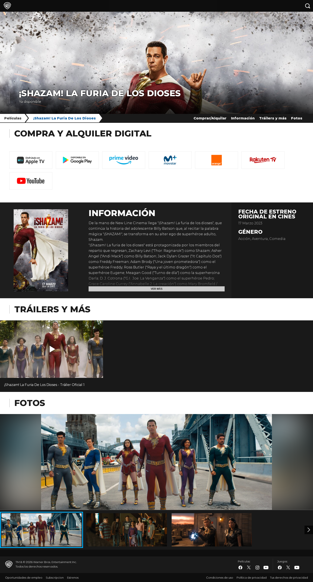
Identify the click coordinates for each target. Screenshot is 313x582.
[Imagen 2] (308, 530)
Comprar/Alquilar (210, 118)
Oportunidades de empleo (23, 577)
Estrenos (73, 577)
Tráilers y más (273, 118)
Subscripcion (55, 577)
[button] (52, 349)
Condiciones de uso (219, 577)
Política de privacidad (252, 577)
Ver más (156, 288)
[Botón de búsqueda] (307, 6)
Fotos (296, 118)
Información (243, 118)
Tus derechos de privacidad (289, 577)
